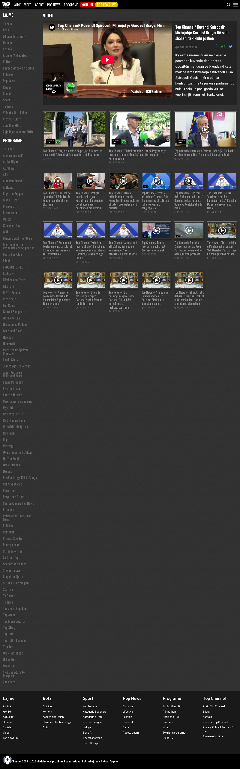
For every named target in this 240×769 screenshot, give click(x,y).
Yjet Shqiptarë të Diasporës (14, 674)
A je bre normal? (13, 155)
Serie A (87, 732)
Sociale (7, 93)
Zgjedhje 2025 (12, 125)
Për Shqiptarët (12, 484)
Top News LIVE (106, 4)
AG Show (8, 168)
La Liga (87, 727)
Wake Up (8, 665)
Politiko (8, 525)
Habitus (8, 337)
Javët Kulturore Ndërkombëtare (12, 374)
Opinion (47, 706)
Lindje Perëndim (13, 382)
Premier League (92, 722)
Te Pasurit (9, 595)
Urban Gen (9, 659)
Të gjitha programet (174, 732)
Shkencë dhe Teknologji (57, 722)
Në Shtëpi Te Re (13, 413)
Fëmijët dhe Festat (15, 279)
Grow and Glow (12, 330)
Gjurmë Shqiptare (14, 311)
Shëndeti (128, 722)
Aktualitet (8, 716)
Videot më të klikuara (16, 112)
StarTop (8, 589)
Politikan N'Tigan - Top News (17, 517)
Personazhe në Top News (18, 503)
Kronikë (7, 711)
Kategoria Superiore (94, 711)
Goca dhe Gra (11, 318)
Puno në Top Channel (215, 722)
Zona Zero (9, 681)
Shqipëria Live (12, 570)
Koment (47, 711)
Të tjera (8, 106)
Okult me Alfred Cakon (17, 452)
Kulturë (7, 61)
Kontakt (207, 716)
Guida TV (168, 737)
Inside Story (10, 359)
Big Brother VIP (172, 706)
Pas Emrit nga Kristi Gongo (20, 477)
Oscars (7, 471)
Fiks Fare (8, 286)
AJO (5, 174)
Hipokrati (9, 343)
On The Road (11, 458)
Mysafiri (8, 407)
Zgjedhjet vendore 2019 (18, 131)
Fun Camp (9, 305)
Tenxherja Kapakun (15, 608)
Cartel (7, 219)
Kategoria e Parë (93, 716)
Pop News (53, 4)
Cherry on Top (11, 225)
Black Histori (11, 199)
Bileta (206, 711)
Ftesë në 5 (9, 298)
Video (28, 4)
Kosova (7, 48)
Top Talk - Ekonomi (14, 640)
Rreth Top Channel (214, 706)
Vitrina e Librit (12, 119)
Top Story (9, 627)
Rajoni (7, 87)
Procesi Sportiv (12, 538)
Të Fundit (9, 23)
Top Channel (214, 698)
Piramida (8, 509)
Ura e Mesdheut (13, 653)
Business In (10, 212)
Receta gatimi (131, 732)
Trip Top (8, 646)
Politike (8, 74)
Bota (6, 29)
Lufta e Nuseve (12, 394)
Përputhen (9, 490)
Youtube (87, 4)
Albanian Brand (12, 180)
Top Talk (8, 633)
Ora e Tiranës (11, 464)
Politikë (7, 706)
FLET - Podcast (12, 292)
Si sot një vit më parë (16, 582)
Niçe (5, 439)
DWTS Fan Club (12, 254)
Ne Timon (9, 433)
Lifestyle (128, 711)
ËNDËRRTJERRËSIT (14, 267)
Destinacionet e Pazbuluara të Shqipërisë (18, 246)
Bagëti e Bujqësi (13, 193)
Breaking (8, 206)
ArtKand (8, 187)
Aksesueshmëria (213, 736)
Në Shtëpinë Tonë (14, 420)
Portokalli (9, 532)
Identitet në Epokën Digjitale (15, 351)
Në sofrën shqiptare (15, 426)
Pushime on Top (12, 551)
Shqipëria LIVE (171, 716)
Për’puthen (169, 711)
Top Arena (9, 614)
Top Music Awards (14, 621)
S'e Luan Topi (11, 557)
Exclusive (8, 273)
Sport (39, 4)
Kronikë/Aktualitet (15, 55)
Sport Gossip (90, 743)
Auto (46, 727)
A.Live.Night (10, 161)
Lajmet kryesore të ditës (18, 68)
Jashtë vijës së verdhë (16, 366)
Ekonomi (8, 42)
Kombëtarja (90, 706)
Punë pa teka (11, 544)
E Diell (6, 260)
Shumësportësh (92, 737)
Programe (71, 4)
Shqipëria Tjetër (13, 576)
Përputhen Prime (13, 496)
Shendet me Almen (14, 563)
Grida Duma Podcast (15, 324)
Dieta (126, 727)
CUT (5, 231)
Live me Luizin (12, 388)
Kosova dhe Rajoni (53, 716)
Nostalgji (8, 445)
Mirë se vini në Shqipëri (17, 401)
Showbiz (128, 706)
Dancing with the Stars (17, 238)
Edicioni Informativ (15, 36)
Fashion (127, 716)
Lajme (17, 4)
